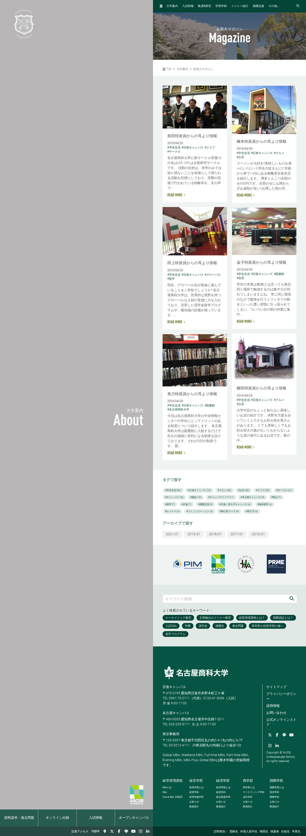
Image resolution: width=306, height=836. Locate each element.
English (95, 831)
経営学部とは (196, 787)
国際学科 (274, 797)
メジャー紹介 (239, 6)
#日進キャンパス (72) (199, 490)
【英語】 (173, 797)
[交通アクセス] (104, 831)
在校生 (285, 831)
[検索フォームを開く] (298, 6)
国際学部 (276, 780)
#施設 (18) (195, 497)
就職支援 (258, 6)
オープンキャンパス (134, 818)
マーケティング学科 (253, 792)
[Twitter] (111, 831)
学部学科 (221, 6)
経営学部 (196, 780)
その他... (273, 6)
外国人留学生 (248, 831)
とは (167, 787)
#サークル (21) (284, 490)
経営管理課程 (173, 780)
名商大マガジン (203, 69)
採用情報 (273, 706)
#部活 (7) (276, 497)
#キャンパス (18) (174, 497)
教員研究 (204, 6)
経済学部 (223, 780)
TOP (168, 69)
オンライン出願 (57, 818)
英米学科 (274, 792)
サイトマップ (276, 687)
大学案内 (172, 6)
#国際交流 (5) (205, 504)
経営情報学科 (196, 797)
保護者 (274, 831)
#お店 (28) (243, 490)
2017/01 (236, 534)
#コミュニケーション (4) (199, 511)
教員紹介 (194, 806)
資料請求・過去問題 (19, 818)
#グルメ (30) (224, 490)
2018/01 (215, 534)
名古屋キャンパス (176, 713)
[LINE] (126, 831)
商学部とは (249, 787)
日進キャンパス (174, 687)
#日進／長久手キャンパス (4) (235, 504)
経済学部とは (223, 787)
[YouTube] (133, 831)
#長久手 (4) (252, 511)
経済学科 (221, 792)
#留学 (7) (170, 504)
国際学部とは (277, 787)
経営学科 (194, 792)
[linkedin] (147, 831)
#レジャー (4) (172, 511)
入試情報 (95, 818)
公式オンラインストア (281, 722)
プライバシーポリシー (281, 696)
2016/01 (258, 534)
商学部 (248, 780)
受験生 (234, 831)
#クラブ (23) (262, 490)
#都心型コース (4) (229, 511)
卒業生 (296, 831)
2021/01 (172, 534)
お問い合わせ (276, 713)
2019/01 (193, 534)
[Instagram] (140, 831)
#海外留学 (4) (264, 504)
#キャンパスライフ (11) (221, 497)
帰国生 (264, 831)
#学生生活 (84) (173, 490)
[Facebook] (119, 831)
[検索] (292, 599)
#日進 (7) (186, 504)
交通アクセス (79, 831)
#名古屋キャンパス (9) (252, 497)
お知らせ (194, 801)
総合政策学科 (223, 797)
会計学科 (247, 797)
